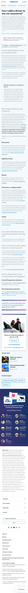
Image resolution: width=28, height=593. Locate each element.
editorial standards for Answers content (12, 455)
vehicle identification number (9, 66)
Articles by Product (12, 5)
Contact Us (4, 533)
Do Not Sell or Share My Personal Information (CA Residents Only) (13, 558)
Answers (3, 5)
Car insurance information (15, 45)
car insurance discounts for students (15, 269)
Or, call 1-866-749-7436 (14, 344)
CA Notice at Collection (7, 552)
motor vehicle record (17, 254)
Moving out (6, 384)
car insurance (16, 347)
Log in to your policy (6, 283)
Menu (4, 1)
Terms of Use (5, 548)
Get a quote (14, 340)
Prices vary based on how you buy (18, 570)
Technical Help (5, 542)
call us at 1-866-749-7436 (19, 283)
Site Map (4, 537)
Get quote (22, 589)
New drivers (21, 380)
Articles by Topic (22, 5)
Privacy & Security (6, 546)
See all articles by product (14, 410)
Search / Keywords (10, 518)
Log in (25, 1)
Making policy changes (8, 380)
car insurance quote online (11, 291)
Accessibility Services (6, 539)
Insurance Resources (6, 555)
